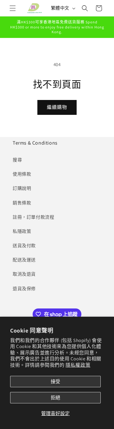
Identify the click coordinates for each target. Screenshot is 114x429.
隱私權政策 (78, 365)
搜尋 (17, 160)
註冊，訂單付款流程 (33, 217)
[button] (13, 8)
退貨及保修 (24, 288)
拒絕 (55, 398)
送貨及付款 (24, 245)
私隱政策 (22, 231)
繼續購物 (57, 107)
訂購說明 (22, 188)
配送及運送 (24, 260)
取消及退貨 (24, 274)
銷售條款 (22, 203)
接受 (55, 381)
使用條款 (22, 174)
